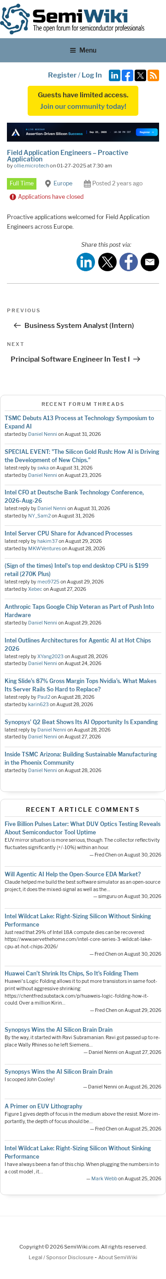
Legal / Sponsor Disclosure (62, 1257)
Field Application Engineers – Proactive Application (67, 156)
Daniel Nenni (42, 434)
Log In (92, 75)
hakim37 (47, 541)
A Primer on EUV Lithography (44, 1106)
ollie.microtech (31, 165)
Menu (87, 50)
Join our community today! (83, 106)
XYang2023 (50, 657)
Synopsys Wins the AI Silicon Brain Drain (59, 1029)
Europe (62, 183)
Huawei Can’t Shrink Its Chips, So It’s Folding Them (71, 973)
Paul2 (43, 697)
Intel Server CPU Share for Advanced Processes (68, 533)
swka (43, 468)
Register (62, 75)
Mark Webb (104, 1179)
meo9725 (48, 582)
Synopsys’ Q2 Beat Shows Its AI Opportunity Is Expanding (81, 722)
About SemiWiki (117, 1257)
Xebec (35, 589)
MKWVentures (44, 549)
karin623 (38, 705)
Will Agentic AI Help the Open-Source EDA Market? (73, 874)
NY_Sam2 (39, 516)
